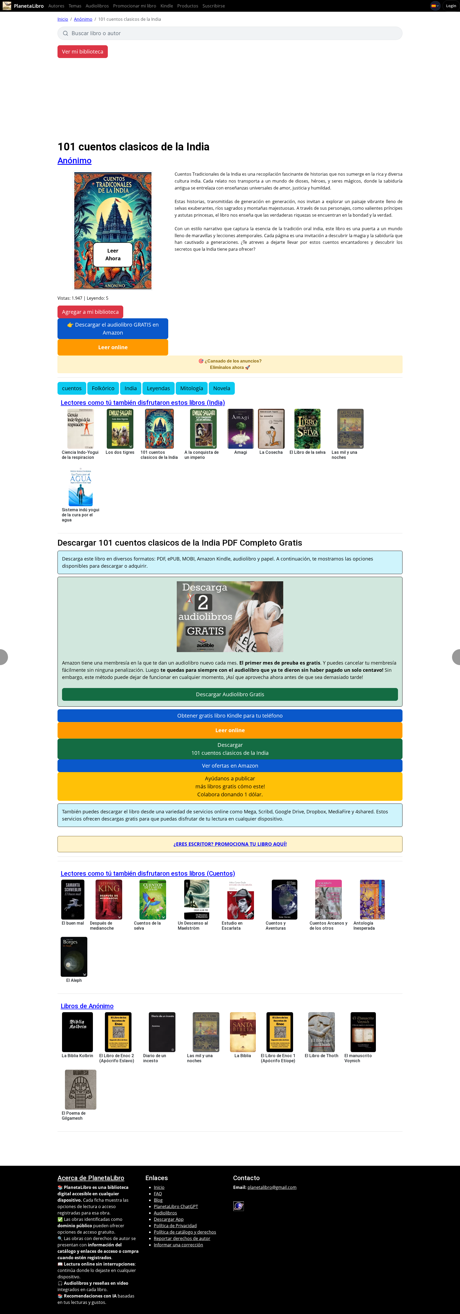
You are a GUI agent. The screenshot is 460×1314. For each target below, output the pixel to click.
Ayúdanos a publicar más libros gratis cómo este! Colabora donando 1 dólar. (230, 786)
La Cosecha (271, 452)
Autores (56, 6)
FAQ (158, 1194)
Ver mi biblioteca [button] (82, 51)
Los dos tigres (120, 452)
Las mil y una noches (344, 455)
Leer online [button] (113, 347)
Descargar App (169, 1219)
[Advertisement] (230, 100)
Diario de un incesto (154, 1058)
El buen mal (73, 923)
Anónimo (83, 19)
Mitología (191, 388)
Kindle (167, 6)
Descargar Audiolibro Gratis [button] (230, 694)
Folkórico (103, 388)
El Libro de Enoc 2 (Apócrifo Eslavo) (116, 1058)
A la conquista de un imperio (201, 455)
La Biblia (243, 1055)
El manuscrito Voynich (358, 1058)
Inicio (63, 19)
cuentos (72, 388)
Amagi (240, 452)
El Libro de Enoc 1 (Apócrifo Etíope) (278, 1058)
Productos (187, 6)
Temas (75, 6)
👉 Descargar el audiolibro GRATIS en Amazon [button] (113, 328)
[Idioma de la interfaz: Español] (435, 6)
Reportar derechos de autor (182, 1238)
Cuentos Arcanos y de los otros (328, 926)
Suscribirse (214, 6)
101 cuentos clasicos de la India (159, 455)
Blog (158, 1200)
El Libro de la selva (308, 452)
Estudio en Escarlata (232, 926)
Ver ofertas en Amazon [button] (230, 765)
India (131, 388)
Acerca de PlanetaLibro (91, 1178)
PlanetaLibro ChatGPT (176, 1206)
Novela (221, 388)
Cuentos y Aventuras (276, 926)
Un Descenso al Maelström (193, 926)
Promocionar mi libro (134, 6)
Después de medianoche (102, 926)
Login (451, 5)
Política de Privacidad (175, 1226)
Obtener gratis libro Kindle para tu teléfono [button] (230, 715)
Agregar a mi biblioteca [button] (90, 311)
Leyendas (158, 388)
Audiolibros (97, 6)
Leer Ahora (113, 254)
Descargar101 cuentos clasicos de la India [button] (230, 748)
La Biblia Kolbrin (77, 1055)
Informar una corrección (178, 1245)
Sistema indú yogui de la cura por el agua (80, 514)
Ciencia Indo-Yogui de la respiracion (80, 455)
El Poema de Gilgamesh (73, 1116)
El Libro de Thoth (321, 1055)
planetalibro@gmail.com (272, 1187)
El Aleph (74, 980)
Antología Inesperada (364, 926)
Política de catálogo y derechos (185, 1232)
